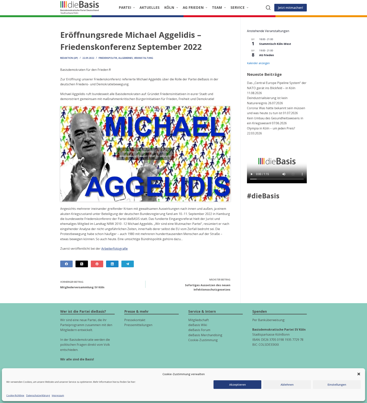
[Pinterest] (97, 264)
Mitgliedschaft (198, 320)
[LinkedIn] (112, 264)
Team (217, 7)
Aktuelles (149, 7)
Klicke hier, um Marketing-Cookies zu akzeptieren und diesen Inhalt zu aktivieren (145, 154)
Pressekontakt (134, 320)
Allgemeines (125, 58)
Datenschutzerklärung (38, 395)
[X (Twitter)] (82, 264)
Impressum (58, 395)
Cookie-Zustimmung (203, 340)
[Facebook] (66, 264)
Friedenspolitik (108, 58)
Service (238, 7)
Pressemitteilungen (138, 325)
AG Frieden (193, 7)
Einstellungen (337, 384)
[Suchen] (268, 7)
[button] (359, 374)
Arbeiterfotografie (114, 248)
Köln (169, 7)
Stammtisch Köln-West (275, 44)
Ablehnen (287, 384)
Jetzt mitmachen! (290, 8)
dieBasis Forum (199, 330)
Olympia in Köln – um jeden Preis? (271, 128)
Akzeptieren (237, 384)
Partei (125, 7)
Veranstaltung (143, 58)
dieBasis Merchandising (205, 335)
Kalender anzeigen (258, 63)
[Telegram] (127, 264)
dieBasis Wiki (197, 325)
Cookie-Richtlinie (15, 395)
